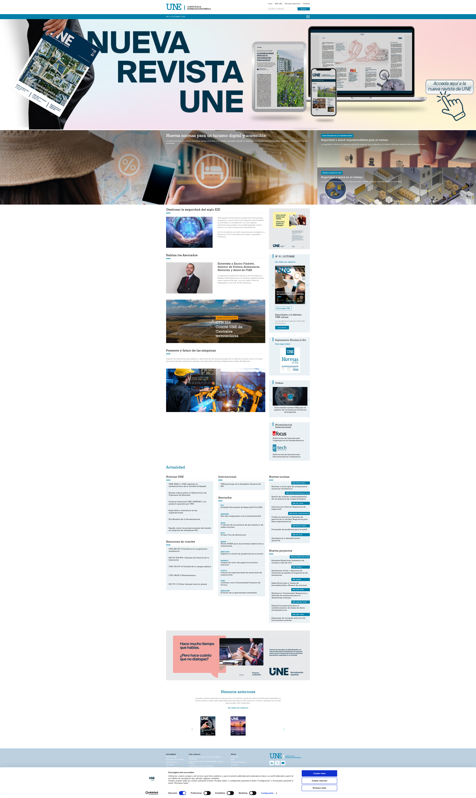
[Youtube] (283, 763)
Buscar (303, 9)
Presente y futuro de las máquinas (191, 350)
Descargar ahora (282, 344)
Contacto (306, 4)
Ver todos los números (285, 262)
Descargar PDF (283, 308)
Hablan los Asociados (182, 255)
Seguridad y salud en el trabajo (201, 766)
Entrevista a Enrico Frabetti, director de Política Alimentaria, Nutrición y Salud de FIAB (239, 267)
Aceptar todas (319, 773)
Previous (272, 285)
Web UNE (278, 4)
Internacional (171, 762)
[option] (289, 228)
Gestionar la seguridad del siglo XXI (193, 210)
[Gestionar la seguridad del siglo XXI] (189, 232)
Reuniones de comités (175, 759)
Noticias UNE (171, 757)
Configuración (267, 793)
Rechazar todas (319, 788)
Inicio (270, 4)
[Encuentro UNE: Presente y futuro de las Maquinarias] (290, 396)
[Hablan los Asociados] (189, 277)
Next (307, 285)
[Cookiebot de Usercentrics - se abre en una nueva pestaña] (152, 793)
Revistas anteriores (292, 4)
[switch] (207, 793)
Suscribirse (282, 328)
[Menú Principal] (308, 16)
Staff (233, 759)
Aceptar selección (319, 781)
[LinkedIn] (272, 763)
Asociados (170, 765)
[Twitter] (277, 763)
